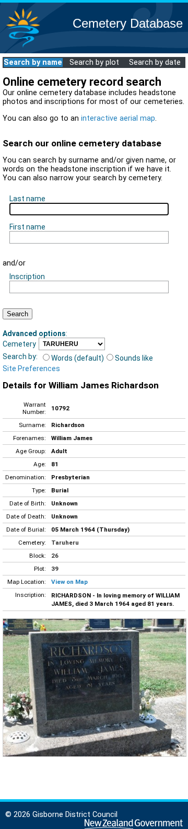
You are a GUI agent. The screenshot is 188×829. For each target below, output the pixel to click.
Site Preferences (31, 368)
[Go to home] (23, 46)
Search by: (20, 356)
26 (54, 555)
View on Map (69, 581)
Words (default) (77, 358)
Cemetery (19, 344)
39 (54, 568)
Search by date (155, 62)
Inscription (27, 276)
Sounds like (134, 358)
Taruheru (65, 542)
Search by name (33, 62)
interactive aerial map (118, 118)
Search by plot (94, 62)
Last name (27, 198)
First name (27, 227)
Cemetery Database (128, 23)
